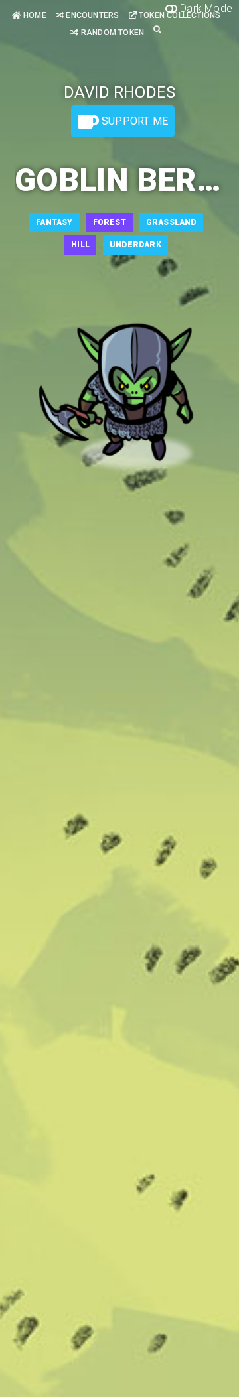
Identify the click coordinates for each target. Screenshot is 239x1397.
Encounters (91, 15)
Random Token (111, 32)
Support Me (133, 121)
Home (33, 15)
